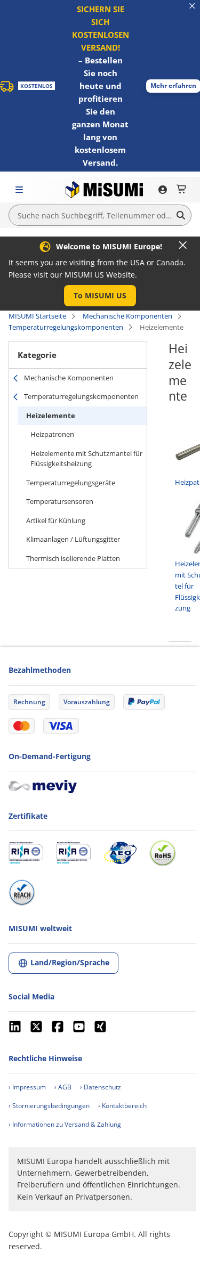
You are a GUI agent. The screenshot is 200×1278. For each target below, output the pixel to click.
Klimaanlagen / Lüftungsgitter (73, 539)
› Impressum (27, 1087)
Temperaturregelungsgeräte (70, 482)
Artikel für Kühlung (55, 520)
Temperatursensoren (59, 501)
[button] (100, 295)
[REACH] (22, 892)
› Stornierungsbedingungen (49, 1105)
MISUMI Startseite (37, 316)
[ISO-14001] (73, 853)
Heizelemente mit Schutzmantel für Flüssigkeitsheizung (86, 459)
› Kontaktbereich (122, 1105)
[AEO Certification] (120, 853)
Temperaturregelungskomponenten (66, 327)
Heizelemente (50, 415)
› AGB (62, 1087)
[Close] (182, 245)
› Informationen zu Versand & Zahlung (65, 1124)
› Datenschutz (100, 1087)
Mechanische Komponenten (127, 316)
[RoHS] (162, 853)
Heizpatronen (52, 434)
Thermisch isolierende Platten (73, 558)
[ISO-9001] (26, 853)
